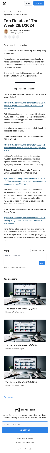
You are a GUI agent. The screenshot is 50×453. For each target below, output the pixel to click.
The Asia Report (9, 12)
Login (28, 3)
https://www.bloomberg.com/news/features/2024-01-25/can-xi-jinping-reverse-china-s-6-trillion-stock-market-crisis (25, 105)
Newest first (37, 250)
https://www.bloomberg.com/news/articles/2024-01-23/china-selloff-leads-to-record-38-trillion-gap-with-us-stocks (25, 147)
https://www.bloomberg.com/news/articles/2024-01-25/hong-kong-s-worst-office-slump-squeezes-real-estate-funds (24, 220)
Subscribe (38, 3)
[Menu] (46, 3)
